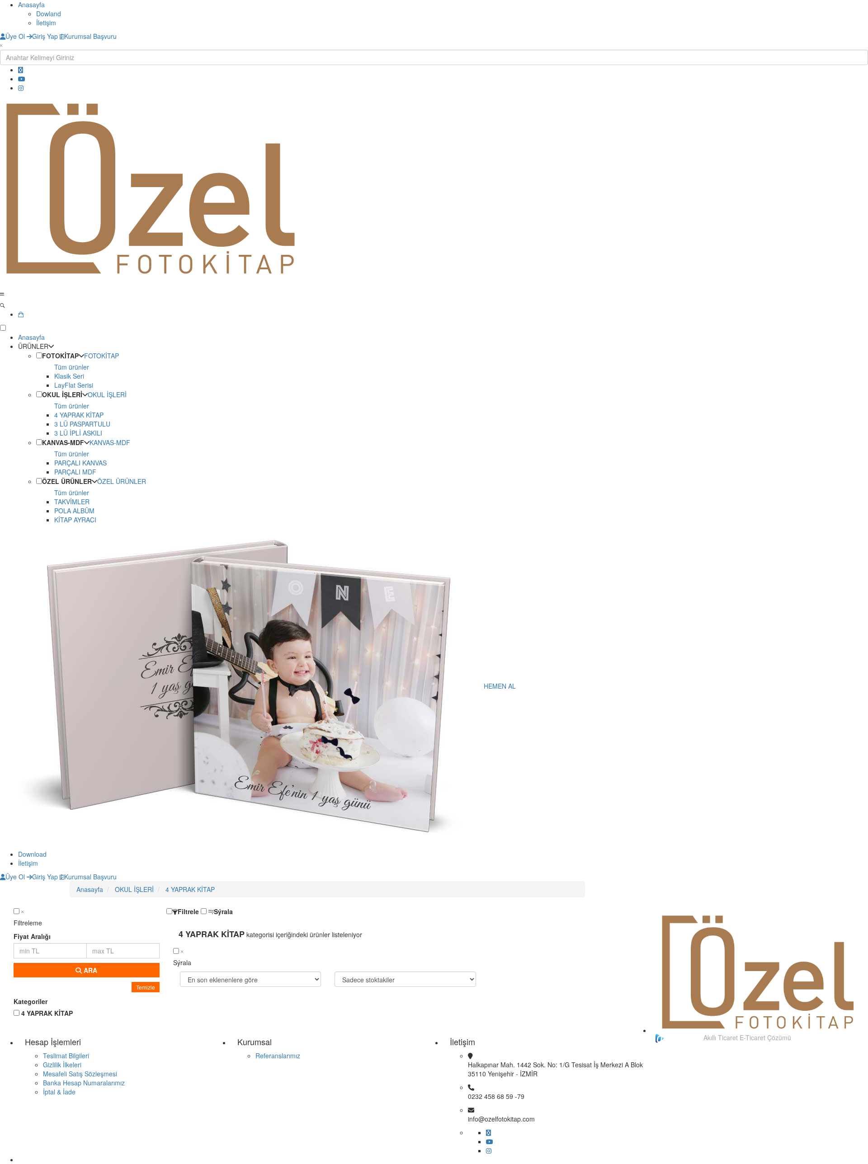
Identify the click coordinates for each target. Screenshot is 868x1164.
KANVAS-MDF (63, 442)
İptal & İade (59, 1091)
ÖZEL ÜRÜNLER (67, 481)
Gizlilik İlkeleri (62, 1064)
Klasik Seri (69, 375)
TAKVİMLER (72, 501)
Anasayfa (31, 4)
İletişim (46, 22)
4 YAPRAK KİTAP (79, 414)
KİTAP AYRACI (75, 519)
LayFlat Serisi (73, 385)
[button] (39, 355)
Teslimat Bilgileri (66, 1055)
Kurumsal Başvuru (90, 36)
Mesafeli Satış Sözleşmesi (80, 1073)
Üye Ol (15, 36)
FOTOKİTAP (60, 355)
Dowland (48, 13)
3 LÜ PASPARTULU (82, 423)
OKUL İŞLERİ (62, 394)
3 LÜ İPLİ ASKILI (78, 432)
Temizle (145, 987)
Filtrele (188, 911)
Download (32, 854)
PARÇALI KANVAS (80, 462)
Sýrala (223, 911)
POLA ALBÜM (74, 510)
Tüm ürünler (71, 366)
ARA (89, 970)
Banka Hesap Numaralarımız (84, 1082)
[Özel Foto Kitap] (434, 188)
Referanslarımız (277, 1055)
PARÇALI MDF (75, 471)
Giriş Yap (45, 36)
